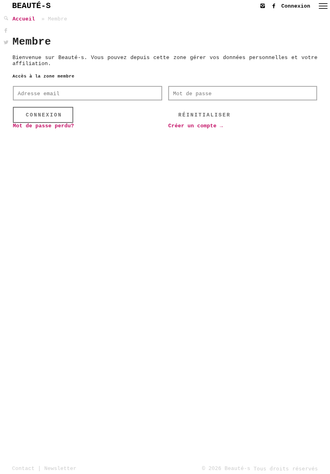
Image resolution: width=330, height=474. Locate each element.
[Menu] (323, 6)
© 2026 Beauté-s (226, 469)
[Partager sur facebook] (6, 30)
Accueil (23, 19)
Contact (23, 469)
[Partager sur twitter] (6, 42)
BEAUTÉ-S (31, 5)
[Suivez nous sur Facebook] (275, 4)
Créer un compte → (195, 126)
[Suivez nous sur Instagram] (264, 4)
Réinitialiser (204, 115)
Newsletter (60, 469)
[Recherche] (6, 18)
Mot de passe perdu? (43, 126)
